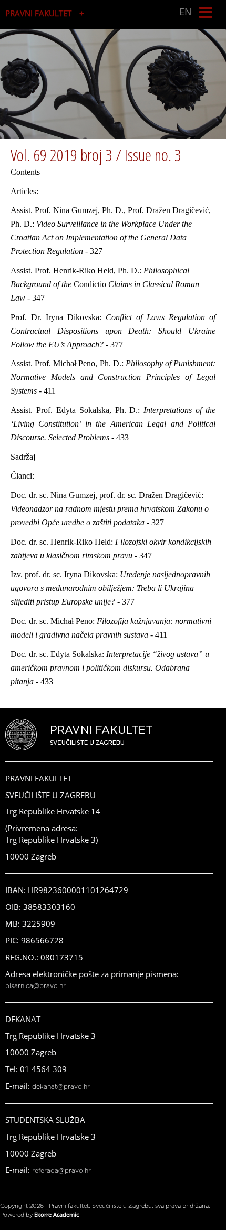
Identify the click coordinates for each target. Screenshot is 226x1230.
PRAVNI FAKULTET (38, 13)
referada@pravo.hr (61, 1171)
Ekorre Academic (56, 1214)
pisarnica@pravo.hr (35, 986)
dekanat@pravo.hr (61, 1087)
